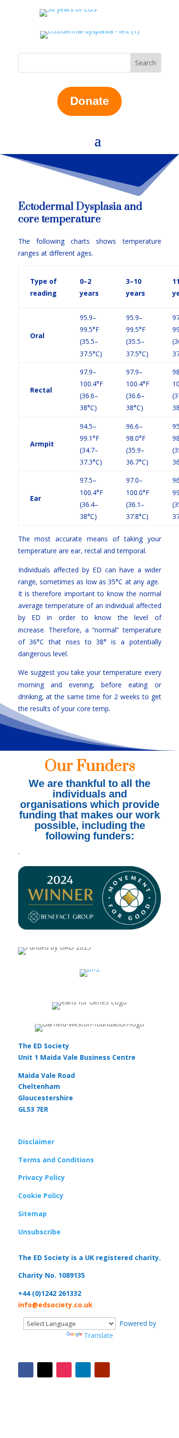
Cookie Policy (40, 1195)
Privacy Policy (41, 1177)
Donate (89, 100)
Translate (98, 1335)
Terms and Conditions (56, 1159)
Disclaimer (36, 1141)
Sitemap (32, 1213)
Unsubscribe (39, 1231)
